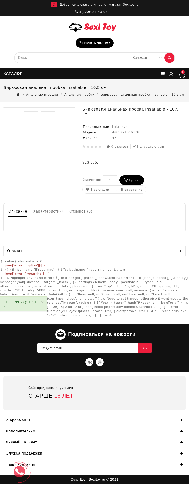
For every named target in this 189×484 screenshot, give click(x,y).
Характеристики (48, 211)
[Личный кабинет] (171, 73)
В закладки (99, 189)
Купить (134, 180)
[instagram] (100, 362)
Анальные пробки (79, 94)
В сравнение (131, 189)
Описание (17, 211)
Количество (91, 179)
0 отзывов (119, 146)
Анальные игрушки (42, 94)
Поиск (169, 58)
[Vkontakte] (89, 362)
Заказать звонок (94, 43)
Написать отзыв (150, 146)
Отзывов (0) (80, 211)
